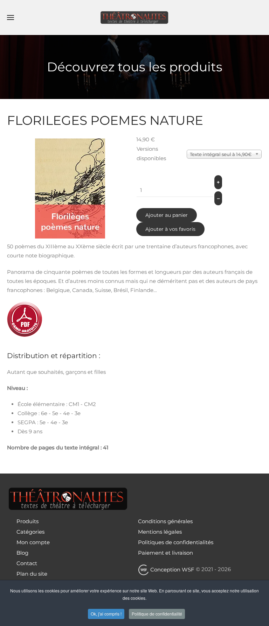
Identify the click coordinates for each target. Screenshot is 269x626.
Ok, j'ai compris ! (106, 614)
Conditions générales (165, 521)
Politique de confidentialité (157, 614)
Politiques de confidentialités (175, 542)
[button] (10, 17)
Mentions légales (160, 531)
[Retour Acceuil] (134, 17)
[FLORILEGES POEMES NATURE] (70, 188)
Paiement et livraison (165, 552)
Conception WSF (171, 569)
